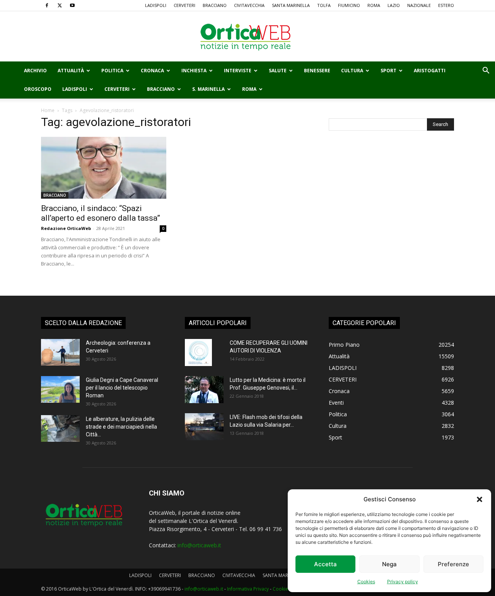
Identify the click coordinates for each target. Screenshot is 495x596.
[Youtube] (72, 5)
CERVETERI (184, 5)
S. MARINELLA (208, 89)
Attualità (71, 70)
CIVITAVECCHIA (249, 5)
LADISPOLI (155, 5)
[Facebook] (47, 5)
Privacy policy (402, 581)
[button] (479, 499)
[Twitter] (59, 5)
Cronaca (152, 70)
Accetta (325, 564)
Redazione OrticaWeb (66, 228)
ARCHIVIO (35, 70)
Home (48, 110)
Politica (112, 70)
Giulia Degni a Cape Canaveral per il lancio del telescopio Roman (122, 387)
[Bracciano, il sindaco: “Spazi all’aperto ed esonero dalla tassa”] (103, 168)
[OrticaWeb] (247, 36)
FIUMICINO (349, 5)
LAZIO (393, 5)
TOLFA (324, 5)
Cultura (352, 70)
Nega (389, 564)
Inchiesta (194, 70)
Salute (278, 70)
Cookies (366, 581)
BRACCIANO (215, 5)
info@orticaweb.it (199, 545)
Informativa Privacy (248, 589)
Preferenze (453, 564)
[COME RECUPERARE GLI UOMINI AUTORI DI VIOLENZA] (198, 352)
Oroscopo (37, 89)
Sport (388, 70)
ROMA (373, 5)
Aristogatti (430, 70)
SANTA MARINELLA (291, 5)
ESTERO (446, 5)
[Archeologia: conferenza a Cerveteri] (60, 352)
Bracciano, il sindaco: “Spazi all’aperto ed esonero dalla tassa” (100, 213)
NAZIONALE (419, 5)
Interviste (237, 70)
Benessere (317, 70)
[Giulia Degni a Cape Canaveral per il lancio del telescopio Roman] (60, 389)
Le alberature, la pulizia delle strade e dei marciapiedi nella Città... (121, 427)
